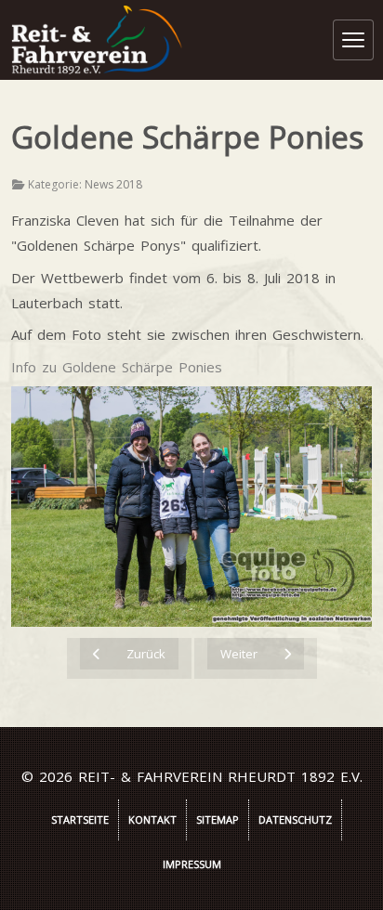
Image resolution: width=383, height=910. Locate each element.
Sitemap (217, 819)
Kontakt (152, 819)
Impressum (192, 864)
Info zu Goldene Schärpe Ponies (116, 367)
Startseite (80, 819)
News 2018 (113, 184)
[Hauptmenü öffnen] (353, 40)
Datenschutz (295, 819)
